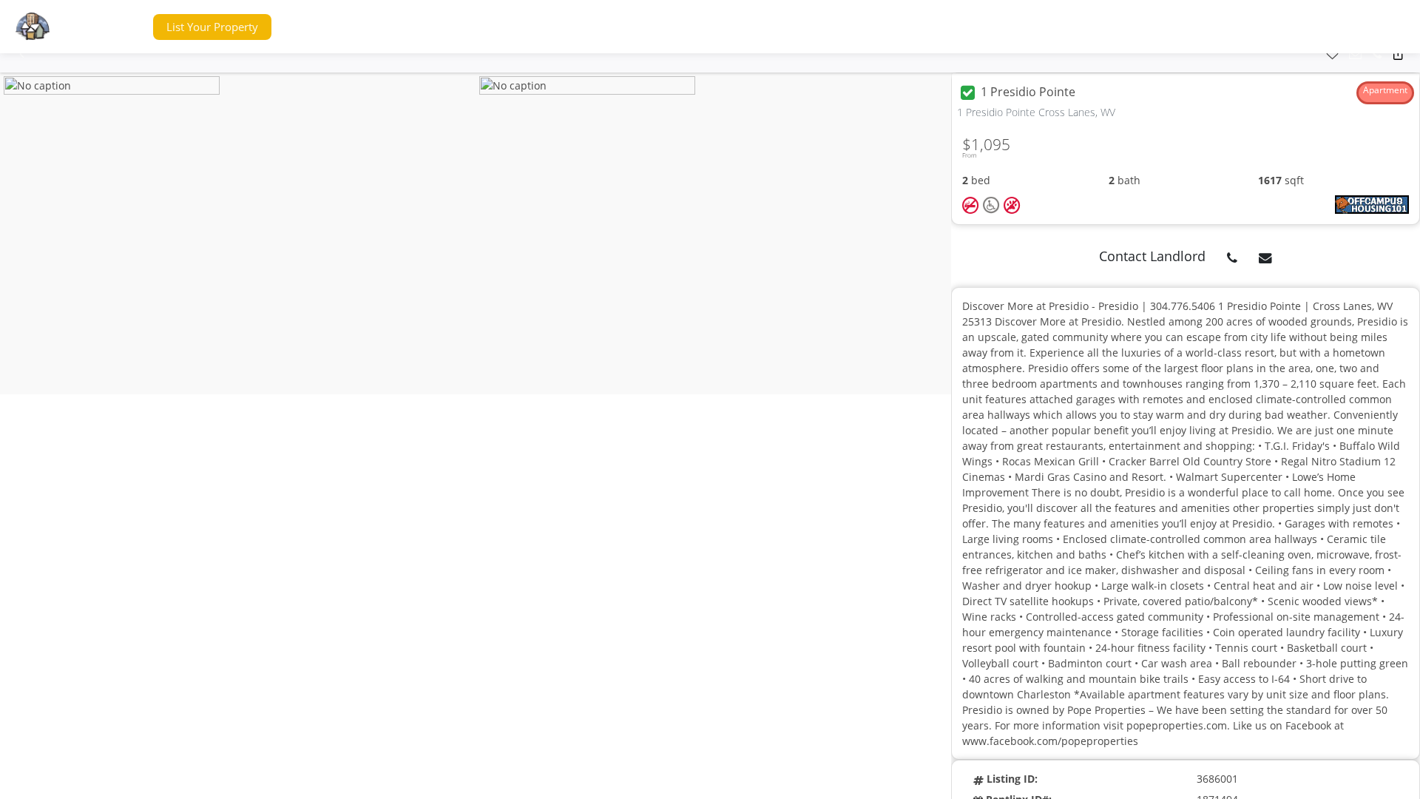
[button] (113, 27)
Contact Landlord (1152, 256)
